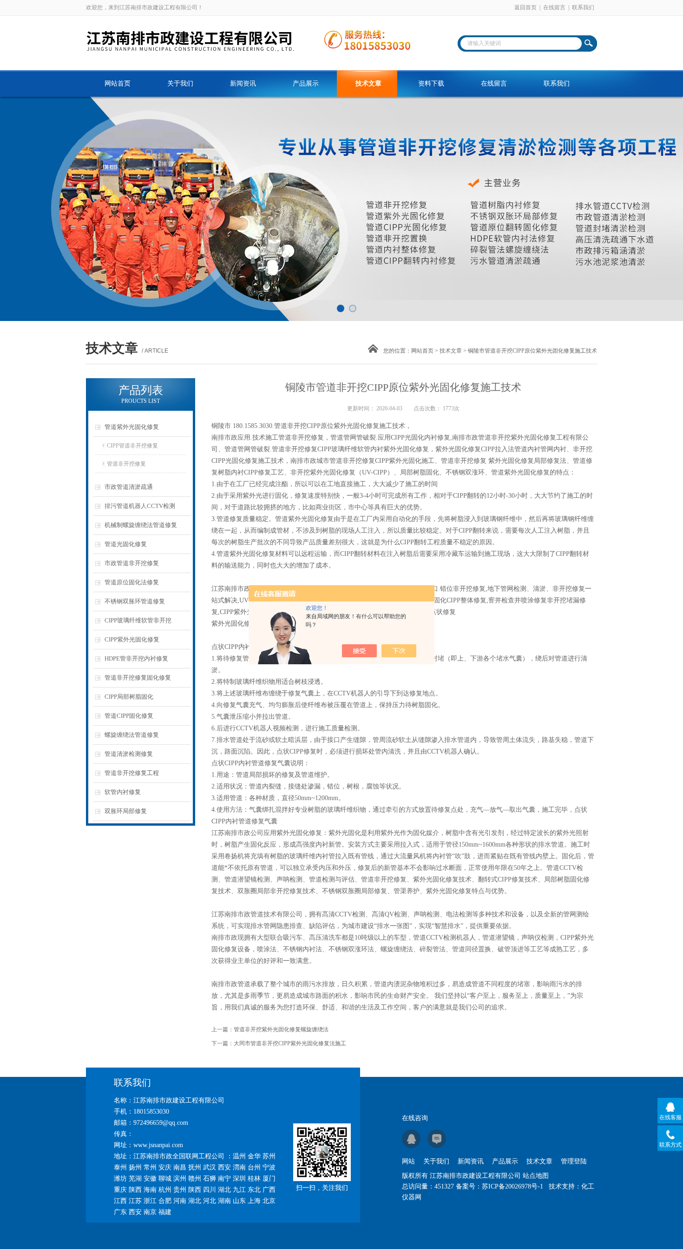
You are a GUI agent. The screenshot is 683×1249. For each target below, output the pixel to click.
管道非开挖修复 (126, 464)
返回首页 (525, 7)
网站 (408, 1161)
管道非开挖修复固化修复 (138, 677)
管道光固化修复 (126, 544)
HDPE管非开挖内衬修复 (136, 658)
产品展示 (306, 83)
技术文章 (368, 83)
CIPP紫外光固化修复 (132, 639)
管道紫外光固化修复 (132, 426)
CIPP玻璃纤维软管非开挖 (138, 620)
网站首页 (118, 83)
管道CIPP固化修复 (129, 715)
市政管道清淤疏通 (129, 486)
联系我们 (583, 7)
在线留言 (554, 7)
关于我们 (180, 83)
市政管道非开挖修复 (132, 563)
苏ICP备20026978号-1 (512, 1186)
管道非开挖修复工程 (132, 772)
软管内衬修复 (123, 791)
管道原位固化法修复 (132, 582)
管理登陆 (574, 1161)
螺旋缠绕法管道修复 (132, 734)
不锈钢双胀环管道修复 (135, 601)
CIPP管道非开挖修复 (132, 445)
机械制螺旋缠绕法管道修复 (141, 524)
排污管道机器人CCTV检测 (140, 505)
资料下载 (431, 83)
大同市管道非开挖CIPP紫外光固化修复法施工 (290, 1043)
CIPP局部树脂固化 (129, 696)
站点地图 (536, 1175)
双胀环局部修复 (126, 811)
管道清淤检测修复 (129, 753)
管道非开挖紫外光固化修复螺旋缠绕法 (281, 1029)
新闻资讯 (243, 83)
